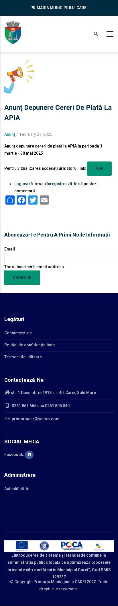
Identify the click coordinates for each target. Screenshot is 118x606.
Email (9, 249)
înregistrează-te (62, 183)
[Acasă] (12, 33)
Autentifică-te (16, 488)
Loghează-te (26, 183)
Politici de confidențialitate (29, 345)
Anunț (9, 134)
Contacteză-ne (18, 333)
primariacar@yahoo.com (35, 419)
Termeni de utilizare (23, 357)
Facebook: (14, 454)
